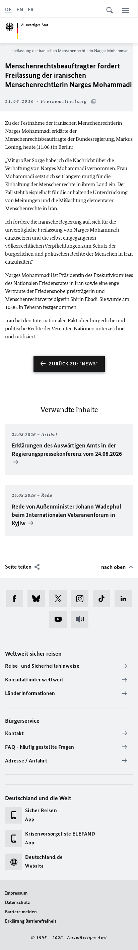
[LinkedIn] (125, 598)
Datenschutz (17, 902)
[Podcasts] (82, 619)
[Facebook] (16, 598)
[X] (60, 598)
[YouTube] (60, 619)
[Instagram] (82, 598)
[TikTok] (104, 598)
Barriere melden (21, 912)
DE (8, 9)
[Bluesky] (38, 598)
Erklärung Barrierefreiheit (30, 921)
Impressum (16, 893)
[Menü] (125, 10)
